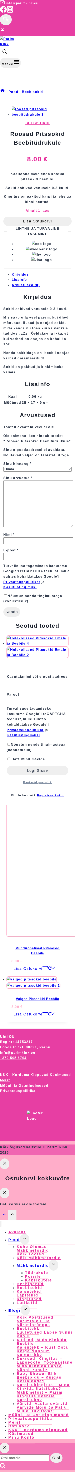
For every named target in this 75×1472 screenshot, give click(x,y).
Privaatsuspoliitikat (25, 730)
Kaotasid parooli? (37, 782)
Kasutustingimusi (23, 735)
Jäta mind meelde (28, 759)
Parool (13, 694)
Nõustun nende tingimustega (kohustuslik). (36, 747)
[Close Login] (4, 1163)
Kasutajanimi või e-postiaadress (37, 676)
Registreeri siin (50, 795)
